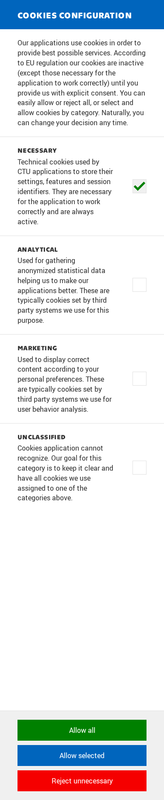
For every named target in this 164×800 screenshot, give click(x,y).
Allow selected (82, 755)
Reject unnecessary (82, 781)
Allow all (82, 730)
